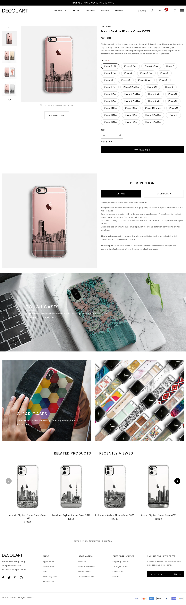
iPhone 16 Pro (131, 122)
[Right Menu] (182, 10)
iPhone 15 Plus (110, 115)
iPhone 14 (172, 101)
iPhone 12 (169, 87)
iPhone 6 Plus (130, 66)
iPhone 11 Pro (110, 87)
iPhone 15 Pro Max (153, 115)
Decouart (106, 26)
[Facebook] (3, 577)
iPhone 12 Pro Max (132, 94)
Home (76, 541)
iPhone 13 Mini (154, 101)
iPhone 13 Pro (110, 101)
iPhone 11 (163, 80)
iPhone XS (108, 80)
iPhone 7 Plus (110, 73)
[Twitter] (8, 577)
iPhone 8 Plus (146, 73)
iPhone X (164, 73)
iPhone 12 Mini (154, 94)
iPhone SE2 (152, 87)
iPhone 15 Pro (131, 115)
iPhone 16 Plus (110, 122)
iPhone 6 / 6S (110, 66)
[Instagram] (21, 577)
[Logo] (24, 11)
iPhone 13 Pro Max (132, 101)
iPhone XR (125, 80)
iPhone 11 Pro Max (131, 87)
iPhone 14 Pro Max (153, 108)
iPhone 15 (173, 108)
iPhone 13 (172, 94)
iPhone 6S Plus (151, 66)
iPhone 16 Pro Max (153, 122)
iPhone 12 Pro (110, 94)
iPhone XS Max (144, 80)
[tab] (72, 453)
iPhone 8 (128, 73)
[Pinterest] (15, 577)
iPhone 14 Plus (110, 108)
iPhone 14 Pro (131, 108)
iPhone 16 (173, 115)
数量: (103, 130)
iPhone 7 (170, 66)
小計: (103, 141)
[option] (59, 64)
